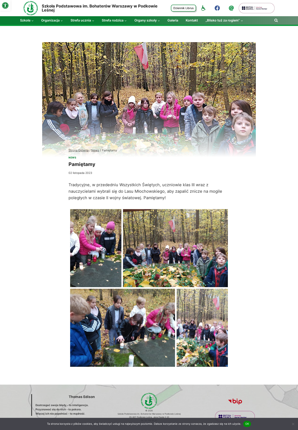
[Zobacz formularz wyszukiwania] (276, 20)
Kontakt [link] (192, 20)
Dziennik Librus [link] (183, 8)
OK (247, 423)
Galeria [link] (172, 20)
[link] (5, 5)
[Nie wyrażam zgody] (293, 424)
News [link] (72, 157)
